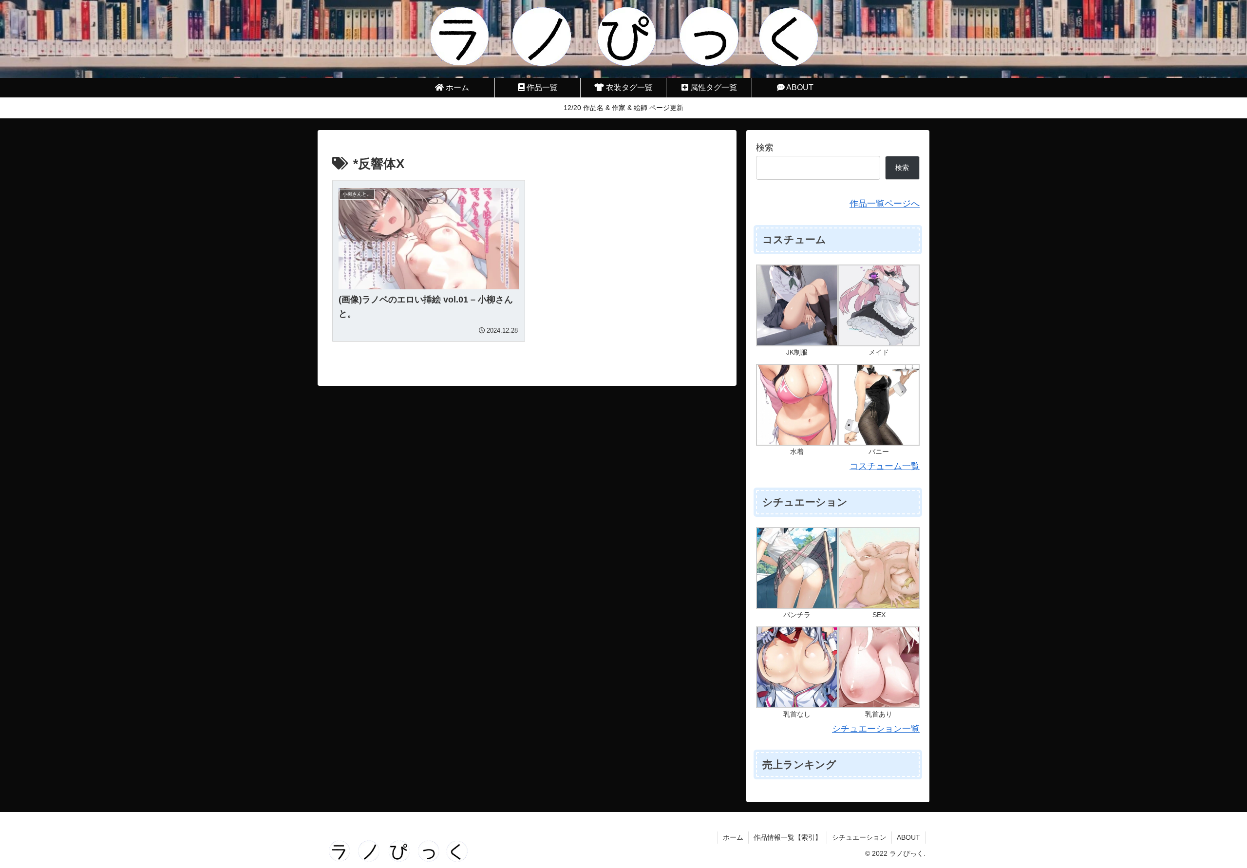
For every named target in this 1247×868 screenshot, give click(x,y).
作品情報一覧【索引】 (788, 837)
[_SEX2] (879, 567)
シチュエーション (859, 837)
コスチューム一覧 (885, 466)
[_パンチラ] (797, 567)
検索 (765, 147)
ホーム (733, 837)
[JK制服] (797, 305)
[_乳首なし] (797, 667)
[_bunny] (879, 404)
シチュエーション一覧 (876, 729)
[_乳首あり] (879, 667)
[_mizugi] (797, 404)
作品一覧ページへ (885, 203)
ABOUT (908, 837)
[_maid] (879, 305)
